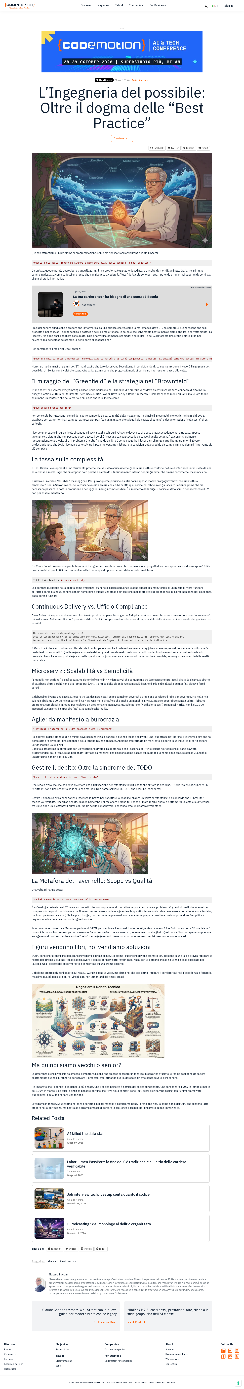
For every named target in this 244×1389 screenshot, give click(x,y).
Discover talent (64, 1360)
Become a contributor (176, 1354)
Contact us (171, 1364)
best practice (68, 1261)
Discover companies (115, 1349)
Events (7, 1349)
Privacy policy (148, 1382)
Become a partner (13, 1364)
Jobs (58, 1365)
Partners (8, 1359)
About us (170, 1349)
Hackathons (10, 1368)
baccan (53, 1261)
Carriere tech (122, 138)
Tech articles (62, 1349)
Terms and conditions (165, 1382)
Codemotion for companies (118, 1360)
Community (10, 1354)
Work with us (172, 1359)
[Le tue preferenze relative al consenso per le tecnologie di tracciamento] (238, 1383)
